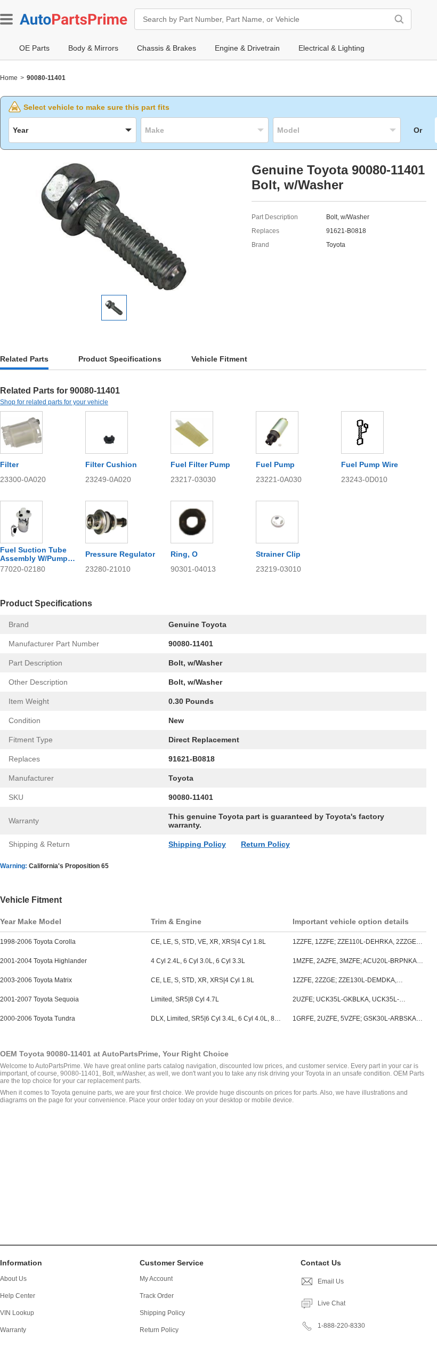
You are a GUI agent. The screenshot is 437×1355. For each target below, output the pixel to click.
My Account (156, 1278)
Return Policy (265, 844)
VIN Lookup (17, 1313)
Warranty (13, 1330)
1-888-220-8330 (341, 1325)
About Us (13, 1278)
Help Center (17, 1296)
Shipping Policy (197, 844)
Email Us (331, 1281)
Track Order (157, 1296)
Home (9, 78)
